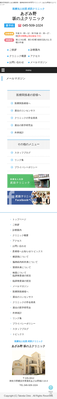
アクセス (35, 56)
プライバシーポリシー (26, 167)
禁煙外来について (22, 267)
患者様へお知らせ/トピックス (27, 251)
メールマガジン (38, 62)
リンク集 (19, 160)
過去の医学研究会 (24, 125)
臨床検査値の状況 (22, 281)
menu (28, 70)
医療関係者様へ (23, 103)
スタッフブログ (23, 152)
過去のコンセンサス (25, 110)
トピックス (18, 334)
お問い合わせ (16, 62)
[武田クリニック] (28, 190)
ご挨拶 (13, 49)
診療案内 (35, 49)
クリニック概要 (17, 56)
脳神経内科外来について (25, 262)
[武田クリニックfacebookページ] (28, 207)
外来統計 (19, 132)
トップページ (19, 219)
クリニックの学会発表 (26, 118)
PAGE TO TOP (50, 393)
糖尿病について (21, 256)
